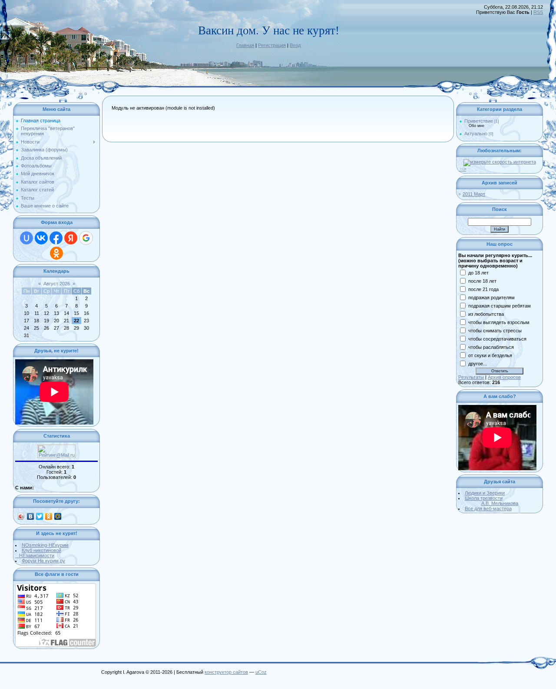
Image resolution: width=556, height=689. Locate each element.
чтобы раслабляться (491, 347)
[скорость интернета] (499, 161)
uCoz (261, 672)
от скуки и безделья (490, 355)
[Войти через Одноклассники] (56, 253)
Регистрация (272, 45)
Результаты (471, 377)
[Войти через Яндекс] (70, 237)
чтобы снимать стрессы (495, 330)
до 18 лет (478, 272)
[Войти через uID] (26, 237)
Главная (245, 45)
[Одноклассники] (48, 516)
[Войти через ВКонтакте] (41, 237)
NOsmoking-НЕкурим (45, 545)
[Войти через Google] (86, 238)
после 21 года (483, 289)
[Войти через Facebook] (56, 237)
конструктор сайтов (226, 672)
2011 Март (474, 194)
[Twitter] (39, 516)
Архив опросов (504, 377)
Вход (295, 45)
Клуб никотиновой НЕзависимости (38, 553)
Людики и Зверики (485, 492)
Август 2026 (56, 283)
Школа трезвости (491, 500)
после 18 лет (482, 281)
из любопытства (486, 314)
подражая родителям (491, 297)
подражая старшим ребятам (499, 305)
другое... (477, 363)
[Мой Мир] (58, 516)
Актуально (475, 133)
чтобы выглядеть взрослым (499, 322)
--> (462, 168)
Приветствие (478, 121)
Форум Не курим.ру (43, 560)
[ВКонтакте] (30, 516)
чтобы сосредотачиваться (497, 338)
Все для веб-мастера (488, 508)
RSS (538, 12)
